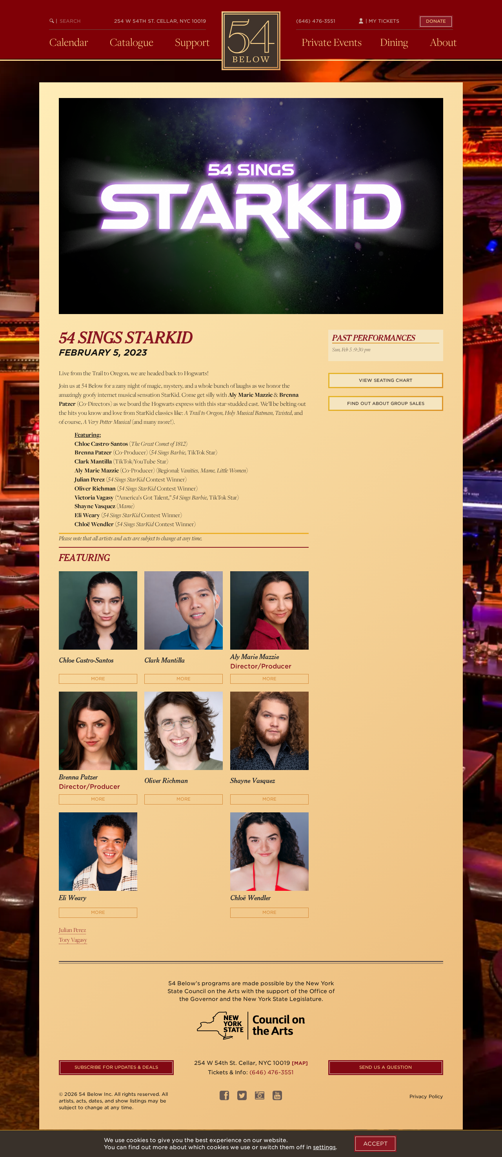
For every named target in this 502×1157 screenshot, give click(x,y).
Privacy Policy (426, 1096)
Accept (375, 1144)
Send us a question (385, 1067)
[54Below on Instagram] (259, 1097)
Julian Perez (72, 930)
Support (192, 42)
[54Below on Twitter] (242, 1097)
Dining (394, 42)
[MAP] (300, 1063)
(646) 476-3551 (315, 21)
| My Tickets (381, 21)
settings (324, 1147)
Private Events (332, 42)
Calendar (68, 42)
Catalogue (131, 42)
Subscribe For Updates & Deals (116, 1067)
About (443, 42)
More (98, 678)
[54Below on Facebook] (224, 1097)
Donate (436, 21)
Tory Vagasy (73, 939)
